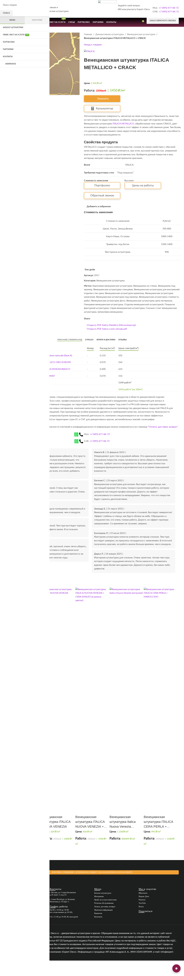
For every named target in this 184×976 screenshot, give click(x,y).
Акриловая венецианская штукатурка (112, 286)
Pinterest (142, 900)
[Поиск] (136, 22)
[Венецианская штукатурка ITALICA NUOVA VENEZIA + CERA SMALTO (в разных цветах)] (92, 697)
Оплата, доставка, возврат (104, 906)
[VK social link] (106, 318)
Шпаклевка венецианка (110, 312)
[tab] (69, 340)
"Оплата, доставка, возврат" (163, 427)
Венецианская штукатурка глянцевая (113, 289)
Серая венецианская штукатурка (127, 308)
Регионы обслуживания (103, 903)
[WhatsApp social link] (102, 318)
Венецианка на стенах (145, 286)
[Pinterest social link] (95, 318)
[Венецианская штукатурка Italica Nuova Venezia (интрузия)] (126, 697)
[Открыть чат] (176, 968)
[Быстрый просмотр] (76, 809)
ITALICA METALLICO (123, 123)
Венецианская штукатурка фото (108, 301)
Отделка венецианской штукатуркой (143, 304)
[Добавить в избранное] (79, 809)
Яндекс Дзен (144, 896)
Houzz (141, 906)
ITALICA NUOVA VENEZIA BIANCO (52, 369)
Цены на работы (143, 185)
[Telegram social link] (109, 318)
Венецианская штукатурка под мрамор (117, 297)
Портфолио (102, 185)
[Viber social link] (113, 318)
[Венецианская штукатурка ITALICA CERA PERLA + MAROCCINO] (160, 697)
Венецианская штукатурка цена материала (149, 301)
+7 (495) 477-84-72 (169, 8)
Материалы (99, 896)
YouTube (142, 903)
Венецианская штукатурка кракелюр (124, 293)
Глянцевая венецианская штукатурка (103, 304)
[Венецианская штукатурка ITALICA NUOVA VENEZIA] (57, 697)
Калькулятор (104, 108)
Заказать (103, 98)
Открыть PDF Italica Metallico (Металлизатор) (111, 325)
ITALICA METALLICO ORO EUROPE (52, 362)
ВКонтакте (143, 893)
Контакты (98, 917)
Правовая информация (103, 910)
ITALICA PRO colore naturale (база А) (53, 355)
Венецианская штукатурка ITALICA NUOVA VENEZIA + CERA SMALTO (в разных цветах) (90, 826)
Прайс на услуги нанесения (105, 900)
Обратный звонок (102, 195)
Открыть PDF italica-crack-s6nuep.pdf (107, 329)
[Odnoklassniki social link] (99, 318)
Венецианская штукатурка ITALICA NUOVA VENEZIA (56, 821)
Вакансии (98, 913)
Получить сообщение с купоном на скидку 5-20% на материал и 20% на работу (92, 872)
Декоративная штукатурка (109, 34)
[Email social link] (92, 318)
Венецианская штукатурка (141, 34)
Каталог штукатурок (102, 893)
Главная (88, 34)
